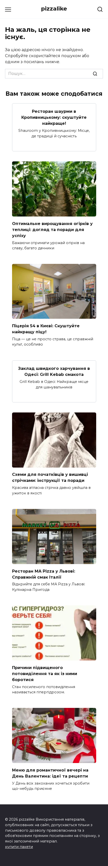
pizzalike (54, 8)
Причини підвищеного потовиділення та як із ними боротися (44, 673)
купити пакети (19, 846)
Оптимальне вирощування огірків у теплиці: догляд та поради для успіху (52, 229)
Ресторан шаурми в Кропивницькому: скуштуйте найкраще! (54, 117)
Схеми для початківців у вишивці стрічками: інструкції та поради (50, 477)
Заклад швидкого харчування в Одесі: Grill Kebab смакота (54, 371)
